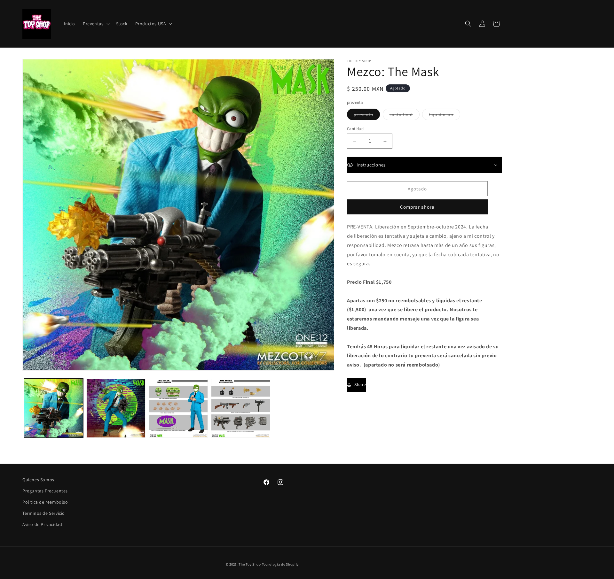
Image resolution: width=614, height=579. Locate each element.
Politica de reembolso (45, 502)
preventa (367, 115)
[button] (95, 23)
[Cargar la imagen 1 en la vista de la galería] (53, 408)
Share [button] (360, 384)
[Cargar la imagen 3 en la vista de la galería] (178, 408)
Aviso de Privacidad (42, 525)
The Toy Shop (250, 564)
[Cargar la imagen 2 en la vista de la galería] (116, 408)
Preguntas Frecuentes (45, 491)
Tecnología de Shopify (280, 564)
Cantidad (355, 128)
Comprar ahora (417, 207)
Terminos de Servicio (43, 513)
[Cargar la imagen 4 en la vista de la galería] (240, 408)
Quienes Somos (38, 480)
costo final (405, 115)
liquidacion (444, 115)
